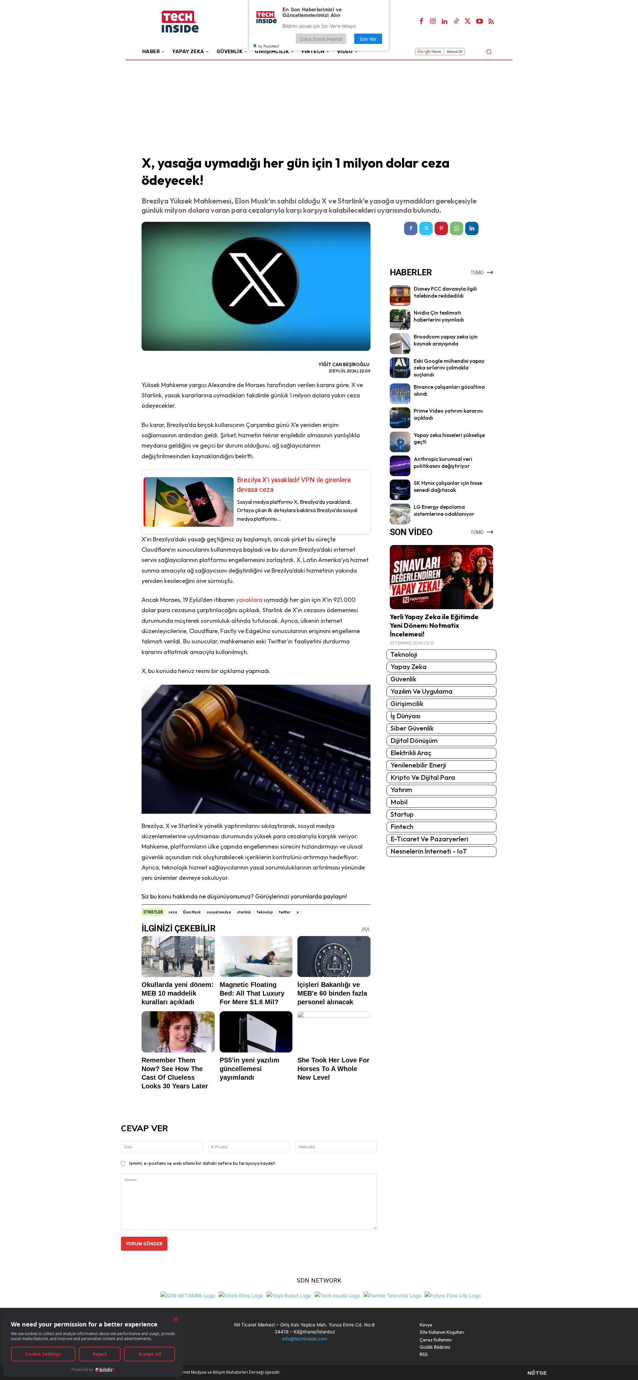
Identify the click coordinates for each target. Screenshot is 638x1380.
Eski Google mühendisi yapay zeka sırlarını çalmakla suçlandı (449, 367)
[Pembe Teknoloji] (392, 1295)
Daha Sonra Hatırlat (321, 38)
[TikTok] (456, 21)
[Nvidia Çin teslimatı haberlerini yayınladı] (400, 319)
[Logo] (189, 22)
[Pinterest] (441, 228)
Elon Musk (192, 912)
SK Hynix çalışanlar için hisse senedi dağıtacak (448, 486)
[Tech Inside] (337, 1295)
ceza (172, 912)
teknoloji (265, 912)
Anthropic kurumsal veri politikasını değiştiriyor (443, 462)
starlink (244, 912)
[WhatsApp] (456, 228)
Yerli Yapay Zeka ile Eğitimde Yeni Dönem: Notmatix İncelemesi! (434, 625)
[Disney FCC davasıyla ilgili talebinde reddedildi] (400, 295)
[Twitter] (468, 21)
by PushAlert (269, 46)
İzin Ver (368, 38)
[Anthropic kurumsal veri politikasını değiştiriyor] (400, 466)
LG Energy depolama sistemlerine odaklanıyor (444, 510)
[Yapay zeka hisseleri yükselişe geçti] (400, 442)
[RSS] (491, 21)
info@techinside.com (304, 1338)
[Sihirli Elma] (241, 1295)
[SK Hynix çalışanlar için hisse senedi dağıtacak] (400, 490)
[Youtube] (479, 21)
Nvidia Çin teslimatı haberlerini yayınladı (439, 316)
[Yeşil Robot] (288, 1295)
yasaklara (249, 600)
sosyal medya (219, 912)
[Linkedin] (444, 21)
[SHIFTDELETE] (187, 1295)
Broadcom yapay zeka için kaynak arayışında (446, 340)
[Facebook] (421, 21)
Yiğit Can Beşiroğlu (344, 364)
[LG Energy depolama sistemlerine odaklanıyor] (400, 513)
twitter (285, 912)
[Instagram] (433, 21)
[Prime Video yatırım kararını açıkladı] (400, 417)
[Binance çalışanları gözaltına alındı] (400, 393)
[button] (488, 51)
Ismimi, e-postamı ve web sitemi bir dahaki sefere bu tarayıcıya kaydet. (202, 1163)
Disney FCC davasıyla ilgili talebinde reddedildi (445, 292)
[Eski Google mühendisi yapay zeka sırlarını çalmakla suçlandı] (400, 367)
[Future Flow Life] (453, 1295)
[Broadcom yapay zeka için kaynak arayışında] (400, 343)
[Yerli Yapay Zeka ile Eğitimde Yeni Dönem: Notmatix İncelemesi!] (441, 577)
